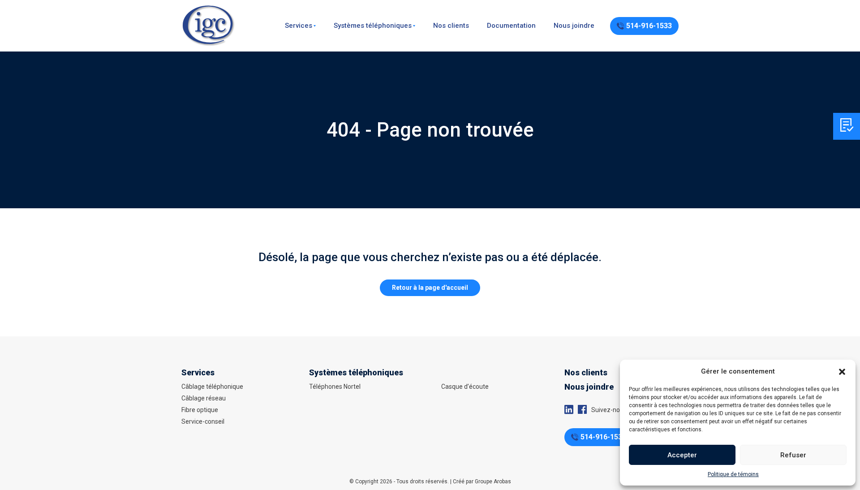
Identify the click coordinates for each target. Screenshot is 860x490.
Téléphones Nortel (335, 386)
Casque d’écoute (465, 386)
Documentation (511, 25)
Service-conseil (202, 421)
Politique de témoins (733, 474)
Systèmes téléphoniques (373, 25)
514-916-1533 (649, 25)
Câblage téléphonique (212, 386)
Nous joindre (574, 25)
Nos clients (451, 25)
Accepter (682, 455)
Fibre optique (199, 409)
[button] (842, 371)
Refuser (793, 455)
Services (298, 25)
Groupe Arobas (493, 481)
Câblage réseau (203, 398)
